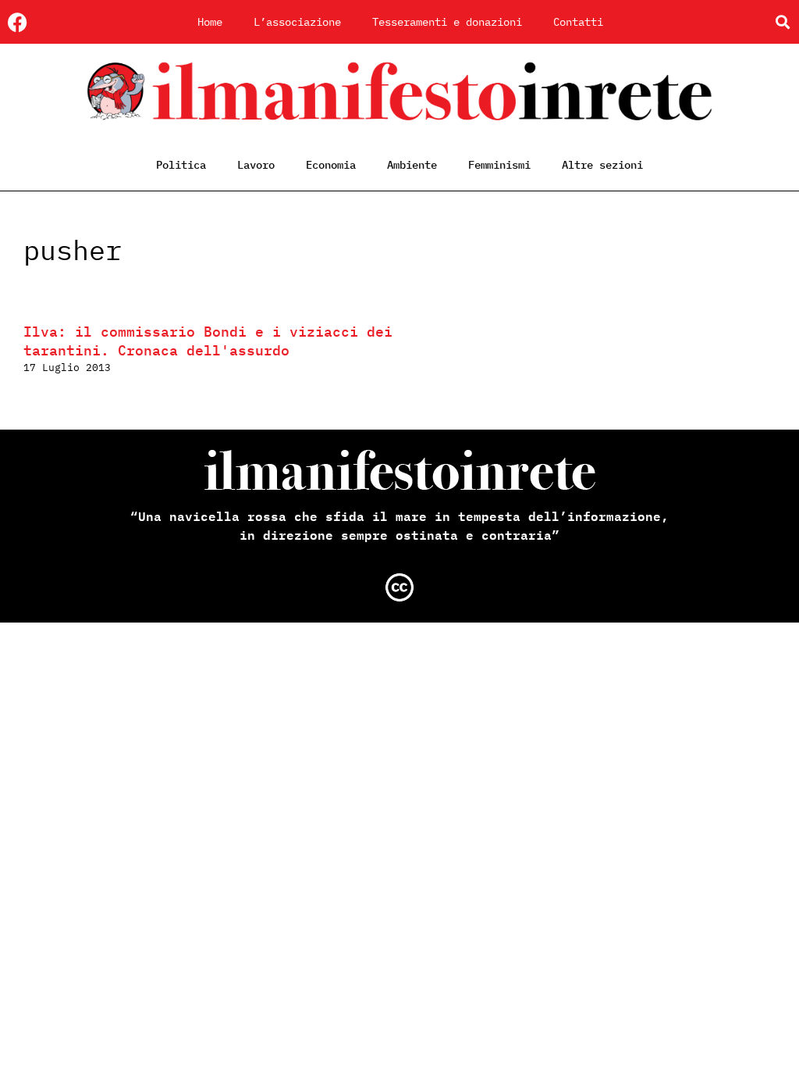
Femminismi (499, 165)
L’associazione (297, 22)
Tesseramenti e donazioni (447, 22)
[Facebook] (17, 22)
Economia (331, 165)
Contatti (578, 22)
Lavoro (256, 165)
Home (209, 22)
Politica (181, 165)
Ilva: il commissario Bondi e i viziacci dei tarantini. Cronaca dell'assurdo (207, 341)
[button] (782, 22)
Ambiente (412, 165)
